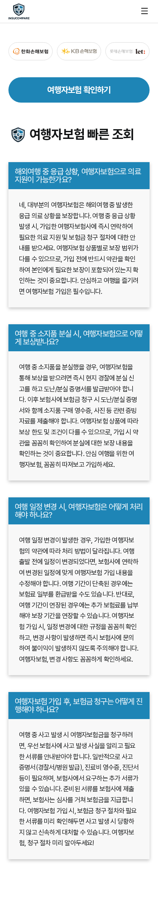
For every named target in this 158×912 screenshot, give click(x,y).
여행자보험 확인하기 (78, 90)
